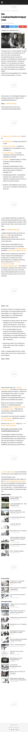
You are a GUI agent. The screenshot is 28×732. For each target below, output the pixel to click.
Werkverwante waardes (9, 146)
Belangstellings (7, 141)
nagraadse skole (18, 407)
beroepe (5, 235)
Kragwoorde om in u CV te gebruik (18, 624)
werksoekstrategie (6, 418)
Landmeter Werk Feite (15, 524)
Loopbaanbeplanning (5, 10)
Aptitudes (5, 159)
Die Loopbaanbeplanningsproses (18, 544)
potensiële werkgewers (7, 420)
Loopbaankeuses (14, 10)
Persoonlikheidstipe (8, 153)
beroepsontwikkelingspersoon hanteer (15, 481)
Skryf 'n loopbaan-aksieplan (17, 551)
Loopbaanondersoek (12, 229)
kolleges (11, 407)
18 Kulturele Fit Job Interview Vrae (18, 617)
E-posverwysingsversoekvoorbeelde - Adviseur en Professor (18, 639)
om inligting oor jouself (7, 136)
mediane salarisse (12, 250)
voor (23, 423)
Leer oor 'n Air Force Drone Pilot (17, 644)
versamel (17, 136)
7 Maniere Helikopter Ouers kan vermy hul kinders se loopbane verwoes (17, 539)
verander (12, 472)
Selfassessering (11, 103)
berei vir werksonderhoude (8, 425)
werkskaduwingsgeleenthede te (10, 266)
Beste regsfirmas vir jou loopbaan (18, 530)
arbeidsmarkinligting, (20, 248)
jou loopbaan (4, 472)
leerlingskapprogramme (7, 409)
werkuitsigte (22, 250)
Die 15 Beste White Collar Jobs (17, 517)
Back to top (14, 724)
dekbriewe (12, 423)
